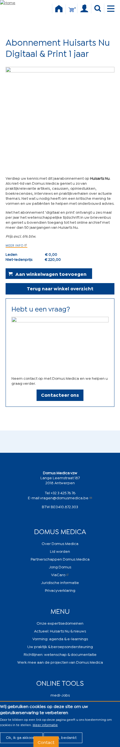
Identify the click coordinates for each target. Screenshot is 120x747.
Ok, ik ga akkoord (21, 737)
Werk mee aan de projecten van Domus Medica (60, 662)
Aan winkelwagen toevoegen (51, 274)
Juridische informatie (60, 582)
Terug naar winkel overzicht (60, 288)
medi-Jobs (60, 694)
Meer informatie (45, 724)
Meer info (14, 245)
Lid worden (60, 551)
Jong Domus (60, 566)
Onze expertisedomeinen (60, 623)
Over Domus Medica (60, 543)
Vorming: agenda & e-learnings (60, 638)
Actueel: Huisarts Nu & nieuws (60, 630)
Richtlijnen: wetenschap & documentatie (60, 654)
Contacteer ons (60, 395)
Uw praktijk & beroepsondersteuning (60, 646)
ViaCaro (58, 574)
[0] (71, 12)
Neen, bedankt (62, 737)
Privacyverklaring (60, 590)
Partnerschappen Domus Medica (60, 558)
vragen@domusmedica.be (64, 497)
